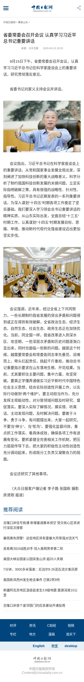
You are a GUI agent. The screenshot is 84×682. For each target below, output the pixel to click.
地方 (32, 634)
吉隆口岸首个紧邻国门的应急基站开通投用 (34, 605)
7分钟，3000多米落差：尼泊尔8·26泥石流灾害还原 (40, 569)
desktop (71, 646)
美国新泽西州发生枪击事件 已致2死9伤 (31, 580)
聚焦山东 (23, 22)
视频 (71, 625)
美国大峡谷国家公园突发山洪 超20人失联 (33, 559)
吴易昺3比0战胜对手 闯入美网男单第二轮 (33, 548)
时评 (13, 625)
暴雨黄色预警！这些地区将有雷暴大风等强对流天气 (40, 538)
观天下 (71, 634)
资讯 (32, 625)
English (39, 646)
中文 (54, 646)
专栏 (13, 634)
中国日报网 (9, 22)
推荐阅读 (13, 509)
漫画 (51, 634)
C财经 (51, 625)
